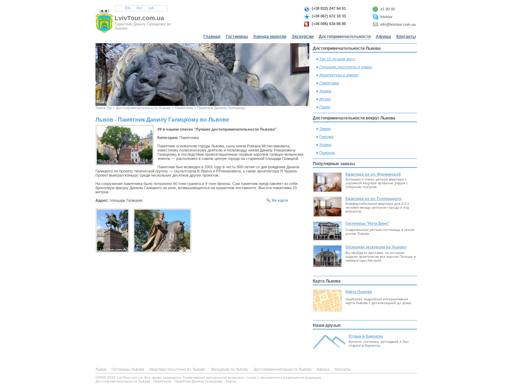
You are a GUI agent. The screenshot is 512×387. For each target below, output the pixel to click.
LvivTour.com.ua (139, 18)
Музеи (325, 99)
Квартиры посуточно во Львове (177, 369)
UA (151, 8)
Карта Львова (359, 291)
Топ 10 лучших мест (337, 59)
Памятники (184, 108)
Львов (100, 108)
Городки (326, 136)
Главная (211, 36)
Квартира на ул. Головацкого (374, 198)
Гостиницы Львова (127, 369)
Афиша (383, 36)
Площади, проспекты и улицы (345, 67)
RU (139, 8)
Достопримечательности (345, 36)
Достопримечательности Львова (143, 108)
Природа (327, 152)
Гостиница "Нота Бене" (367, 223)
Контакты (406, 36)
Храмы (325, 91)
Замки (325, 128)
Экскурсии (302, 36)
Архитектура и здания (338, 75)
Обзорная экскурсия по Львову (376, 247)
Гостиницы (237, 36)
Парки (324, 107)
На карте (280, 200)
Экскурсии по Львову (229, 369)
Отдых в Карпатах (366, 336)
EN (127, 8)
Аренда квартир (269, 36)
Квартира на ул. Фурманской (373, 174)
